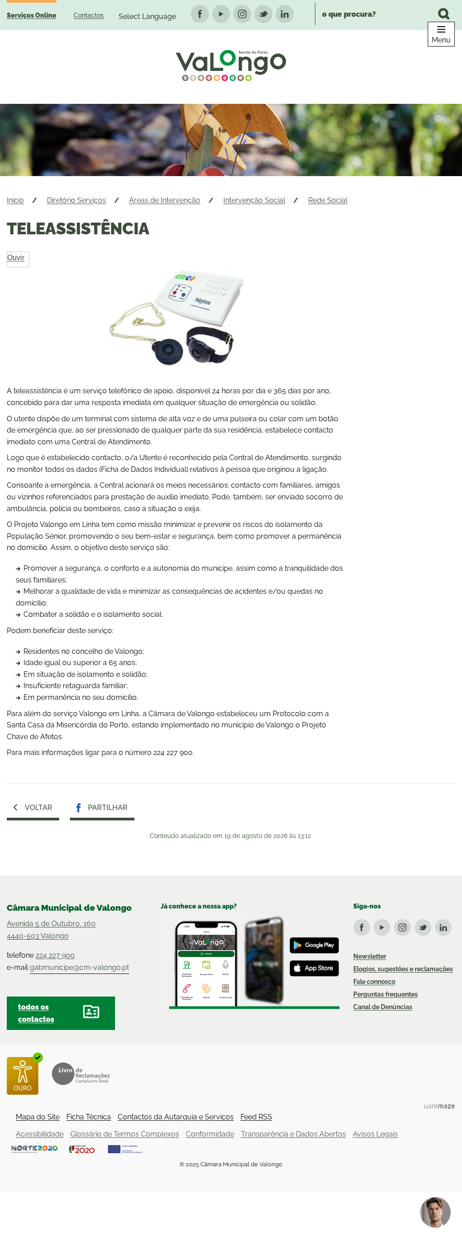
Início (15, 200)
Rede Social (327, 200)
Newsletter (369, 956)
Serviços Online (31, 15)
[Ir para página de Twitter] (425, 925)
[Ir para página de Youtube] (384, 925)
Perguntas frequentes (385, 994)
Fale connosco (374, 981)
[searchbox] (385, 14)
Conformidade (210, 1134)
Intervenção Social (254, 200)
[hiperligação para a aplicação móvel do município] (250, 962)
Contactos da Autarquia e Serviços (176, 1117)
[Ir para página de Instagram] (404, 925)
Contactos (89, 15)
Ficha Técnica (88, 1117)
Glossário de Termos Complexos (124, 1134)
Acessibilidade (40, 1134)
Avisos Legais (375, 1134)
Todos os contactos (36, 1013)
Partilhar (108, 807)
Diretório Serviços (76, 200)
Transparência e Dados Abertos (293, 1134)
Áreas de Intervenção (164, 200)
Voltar (38, 807)
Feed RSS (256, 1117)
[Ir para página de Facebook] (363, 925)
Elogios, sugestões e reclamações (403, 969)
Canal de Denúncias (382, 1007)
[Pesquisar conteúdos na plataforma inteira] (444, 14)
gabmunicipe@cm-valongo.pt (79, 967)
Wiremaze (439, 1106)
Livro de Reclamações (81, 1073)
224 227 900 (55, 955)
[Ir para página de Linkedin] (445, 925)
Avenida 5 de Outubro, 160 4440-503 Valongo (51, 929)
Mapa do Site (38, 1117)
